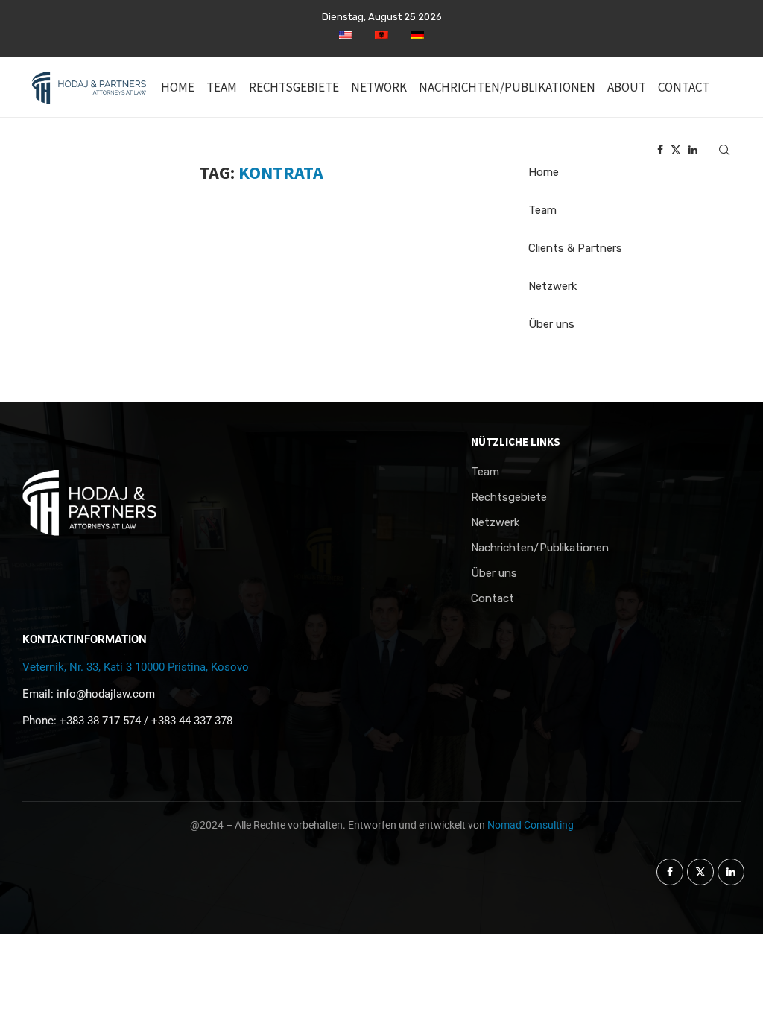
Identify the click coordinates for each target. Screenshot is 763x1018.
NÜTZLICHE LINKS (515, 441)
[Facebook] (660, 150)
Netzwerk (552, 286)
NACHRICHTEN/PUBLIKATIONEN (507, 87)
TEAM (221, 87)
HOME (177, 87)
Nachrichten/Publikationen (540, 548)
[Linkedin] (692, 150)
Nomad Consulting (530, 825)
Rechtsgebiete (509, 497)
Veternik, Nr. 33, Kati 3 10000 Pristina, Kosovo (135, 667)
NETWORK (379, 87)
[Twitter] (676, 150)
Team (542, 210)
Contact (492, 598)
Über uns (551, 324)
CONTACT (683, 87)
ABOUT (626, 87)
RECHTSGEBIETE (294, 87)
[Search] (724, 150)
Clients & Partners (575, 248)
